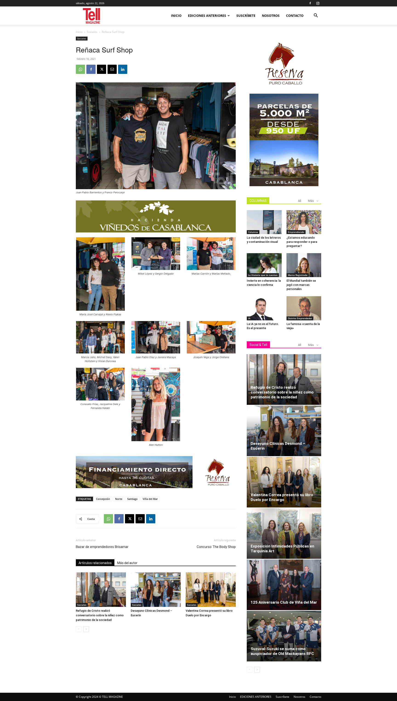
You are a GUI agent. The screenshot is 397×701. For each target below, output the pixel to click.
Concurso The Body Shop (216, 547)
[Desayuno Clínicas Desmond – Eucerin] (156, 589)
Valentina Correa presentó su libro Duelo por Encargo (282, 497)
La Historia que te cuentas (263, 275)
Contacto (294, 15)
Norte (118, 499)
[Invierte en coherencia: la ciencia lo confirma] (264, 265)
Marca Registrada (297, 275)
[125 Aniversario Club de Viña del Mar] (284, 584)
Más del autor (127, 563)
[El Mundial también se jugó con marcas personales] (303, 265)
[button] (315, 16)
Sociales (92, 32)
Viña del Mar (150, 499)
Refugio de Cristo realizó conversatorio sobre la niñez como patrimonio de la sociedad (100, 615)
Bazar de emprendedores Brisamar (102, 547)
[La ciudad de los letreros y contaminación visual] (264, 222)
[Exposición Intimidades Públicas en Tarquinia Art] (284, 533)
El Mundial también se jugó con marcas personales (301, 285)
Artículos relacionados (95, 563)
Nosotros (271, 15)
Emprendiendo (296, 232)
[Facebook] (310, 3)
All (299, 201)
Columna (253, 232)
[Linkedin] (122, 69)
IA (249, 318)
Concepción (103, 499)
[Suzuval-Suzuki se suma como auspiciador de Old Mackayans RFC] (284, 636)
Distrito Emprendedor (300, 318)
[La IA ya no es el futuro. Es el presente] (264, 308)
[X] (101, 69)
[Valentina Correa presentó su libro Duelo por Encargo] (211, 589)
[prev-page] (79, 629)
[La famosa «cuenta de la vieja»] (303, 308)
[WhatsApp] (80, 69)
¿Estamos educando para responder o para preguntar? (301, 242)
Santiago (132, 499)
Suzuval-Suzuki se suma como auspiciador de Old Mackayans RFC (282, 651)
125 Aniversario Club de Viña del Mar (284, 602)
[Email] (112, 69)
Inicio (176, 15)
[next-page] (86, 629)
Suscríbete (245, 15)
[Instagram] (317, 3)
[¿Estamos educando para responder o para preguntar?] (303, 222)
